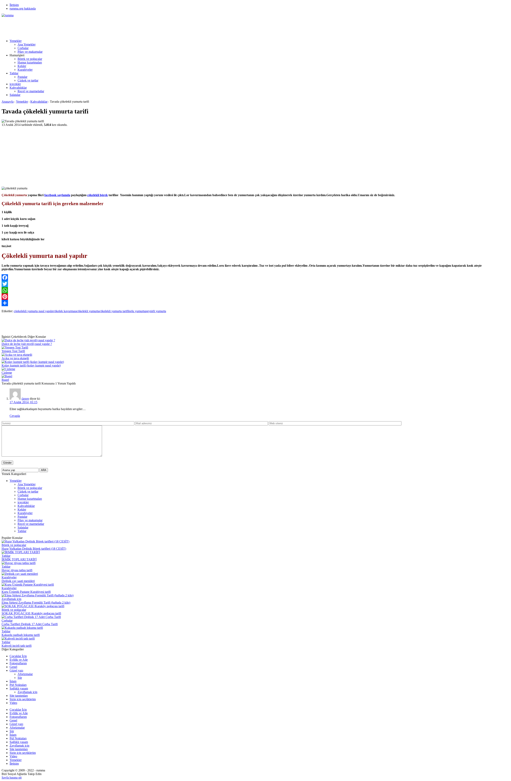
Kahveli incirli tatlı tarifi (17, 645)
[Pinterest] (255, 296)
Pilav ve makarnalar (30, 51)
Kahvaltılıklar (18, 87)
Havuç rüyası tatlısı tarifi (17, 570)
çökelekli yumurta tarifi (113, 311)
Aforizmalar (25, 674)
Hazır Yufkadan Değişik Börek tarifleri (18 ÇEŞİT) (34, 548)
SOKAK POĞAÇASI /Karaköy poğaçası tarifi (31, 613)
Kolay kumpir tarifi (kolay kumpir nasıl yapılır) (31, 365)
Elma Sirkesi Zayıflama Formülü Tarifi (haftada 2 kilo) (36, 602)
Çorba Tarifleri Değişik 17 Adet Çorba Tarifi (30, 624)
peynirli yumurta (155, 311)
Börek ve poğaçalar (30, 59)
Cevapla (15, 415)
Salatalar (15, 94)
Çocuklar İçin (18, 656)
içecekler (15, 84)
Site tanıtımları (19, 695)
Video (13, 702)
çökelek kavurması (65, 311)
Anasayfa (8, 101)
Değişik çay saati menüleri (18, 581)
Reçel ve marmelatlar (31, 91)
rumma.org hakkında (23, 8)
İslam (13, 681)
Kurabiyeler (25, 69)
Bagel (5, 380)
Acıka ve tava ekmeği (15, 358)
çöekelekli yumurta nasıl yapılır (33, 311)
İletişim (14, 5)
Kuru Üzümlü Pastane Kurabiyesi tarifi (26, 591)
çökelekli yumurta (88, 311)
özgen (25, 398)
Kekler (22, 66)
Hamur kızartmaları (30, 62)
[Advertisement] (74, 26)
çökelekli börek (97, 195)
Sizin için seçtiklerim (23, 699)
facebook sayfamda (57, 195)
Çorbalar (23, 48)
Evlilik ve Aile (19, 659)
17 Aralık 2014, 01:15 (23, 402)
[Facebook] (255, 277)
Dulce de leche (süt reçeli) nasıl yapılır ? (27, 344)
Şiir (20, 677)
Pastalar (22, 76)
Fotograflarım (18, 663)
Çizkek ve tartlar (28, 80)
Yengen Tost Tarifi (13, 351)
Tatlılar (14, 73)
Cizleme (7, 372)
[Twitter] (255, 284)
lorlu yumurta (136, 311)
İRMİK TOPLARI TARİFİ (19, 559)
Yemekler (16, 41)
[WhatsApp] (255, 290)
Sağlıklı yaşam (19, 688)
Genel (13, 667)
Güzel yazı (16, 670)
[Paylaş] (255, 303)
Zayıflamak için (11, 599)
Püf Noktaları (18, 685)
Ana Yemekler (27, 44)
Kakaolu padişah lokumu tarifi (21, 635)
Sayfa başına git (12, 777)
